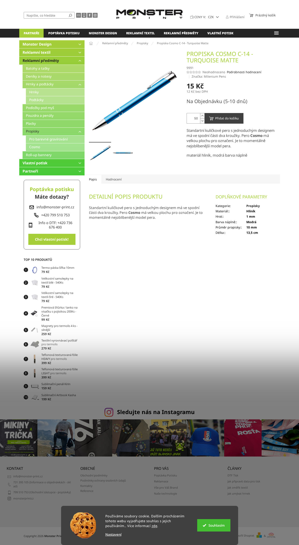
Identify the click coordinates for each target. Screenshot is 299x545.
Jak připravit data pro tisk (244, 481)
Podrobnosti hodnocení (244, 72)
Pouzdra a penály (40, 115)
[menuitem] (31, 33)
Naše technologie (165, 493)
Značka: (209, 76)
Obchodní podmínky (93, 475)
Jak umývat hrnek (239, 493)
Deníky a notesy (39, 76)
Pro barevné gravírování (48, 139)
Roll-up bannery (39, 155)
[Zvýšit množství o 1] (202, 115)
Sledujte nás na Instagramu (156, 412)
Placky (31, 123)
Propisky (32, 131)
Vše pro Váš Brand (166, 487)
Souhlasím (216, 525)
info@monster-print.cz (28, 476)
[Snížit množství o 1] (202, 120)
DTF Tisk (233, 475)
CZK (211, 17)
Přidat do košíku (227, 118)
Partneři (30, 171)
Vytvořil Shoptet (243, 536)
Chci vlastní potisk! (52, 239)
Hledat (70, 15)
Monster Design (37, 44)
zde (154, 526)
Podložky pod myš (40, 108)
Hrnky (34, 92)
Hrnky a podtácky (40, 84)
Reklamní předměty (41, 60)
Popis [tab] (93, 179)
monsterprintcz (23, 498)
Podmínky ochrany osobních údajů (103, 480)
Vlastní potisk (35, 162)
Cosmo (34, 147)
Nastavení (113, 534)
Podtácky (36, 100)
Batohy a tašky (38, 68)
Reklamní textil (36, 52)
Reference (86, 491)
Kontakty (86, 486)
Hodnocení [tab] (114, 179)
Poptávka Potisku (165, 475)
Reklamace (161, 481)
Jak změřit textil (238, 487)
